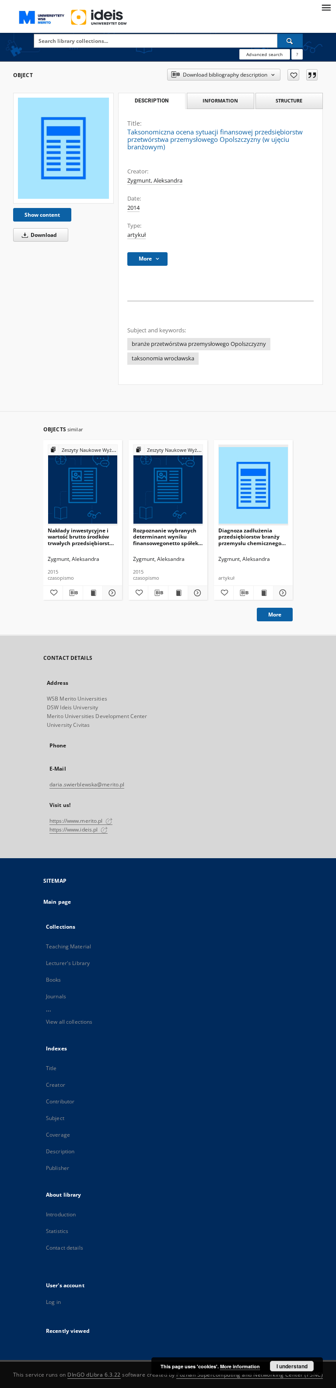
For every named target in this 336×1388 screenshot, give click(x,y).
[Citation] (312, 75)
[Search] (290, 41)
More (274, 614)
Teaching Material (68, 946)
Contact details (64, 1247)
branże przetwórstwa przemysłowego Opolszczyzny (199, 344)
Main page (57, 901)
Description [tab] (151, 101)
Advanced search (264, 54)
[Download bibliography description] (72, 593)
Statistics (57, 1231)
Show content (42, 214)
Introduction (61, 1214)
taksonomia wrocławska (163, 358)
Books (53, 979)
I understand (292, 1366)
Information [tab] (220, 100)
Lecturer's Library (68, 963)
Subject (55, 1118)
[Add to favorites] (293, 75)
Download (43, 235)
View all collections (69, 1021)
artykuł (136, 235)
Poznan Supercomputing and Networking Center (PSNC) (249, 1374)
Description (60, 1151)
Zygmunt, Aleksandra (154, 180)
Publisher (57, 1168)
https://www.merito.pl (76, 820)
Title (51, 1068)
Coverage (58, 1134)
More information (240, 1366)
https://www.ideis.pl (74, 829)
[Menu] (326, 7)
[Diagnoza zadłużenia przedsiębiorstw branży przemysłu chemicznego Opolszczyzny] (253, 485)
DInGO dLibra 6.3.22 (94, 1374)
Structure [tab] (289, 100)
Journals (56, 996)
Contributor (60, 1101)
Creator (55, 1085)
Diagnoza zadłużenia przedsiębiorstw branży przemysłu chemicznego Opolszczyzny (249, 536)
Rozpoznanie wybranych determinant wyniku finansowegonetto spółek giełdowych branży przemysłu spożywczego (165, 536)
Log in (53, 1302)
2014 (133, 207)
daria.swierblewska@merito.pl (86, 784)
